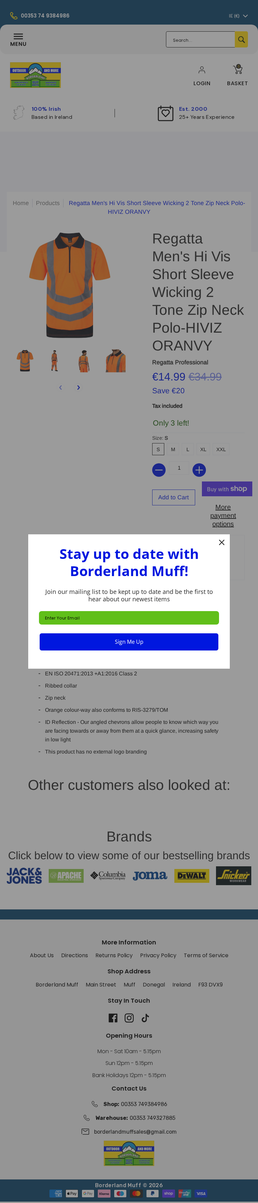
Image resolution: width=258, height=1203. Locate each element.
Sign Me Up (129, 641)
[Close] (222, 542)
